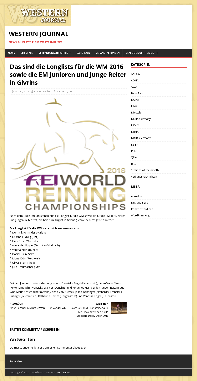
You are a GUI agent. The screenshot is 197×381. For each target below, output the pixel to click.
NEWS (11, 53)
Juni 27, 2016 (22, 91)
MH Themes (63, 372)
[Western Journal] (38, 24)
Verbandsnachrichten (53, 53)
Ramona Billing (42, 91)
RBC (133, 164)
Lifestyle (27, 53)
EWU (134, 106)
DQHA (135, 99)
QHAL (134, 157)
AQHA (135, 80)
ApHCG (135, 74)
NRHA (135, 131)
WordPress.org (140, 215)
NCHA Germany (141, 119)
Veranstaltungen (108, 53)
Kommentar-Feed (142, 209)
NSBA (134, 144)
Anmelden (137, 196)
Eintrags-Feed (139, 202)
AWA (134, 87)
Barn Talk (83, 53)
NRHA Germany (141, 138)
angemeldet (30, 347)
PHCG (134, 151)
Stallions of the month (142, 53)
